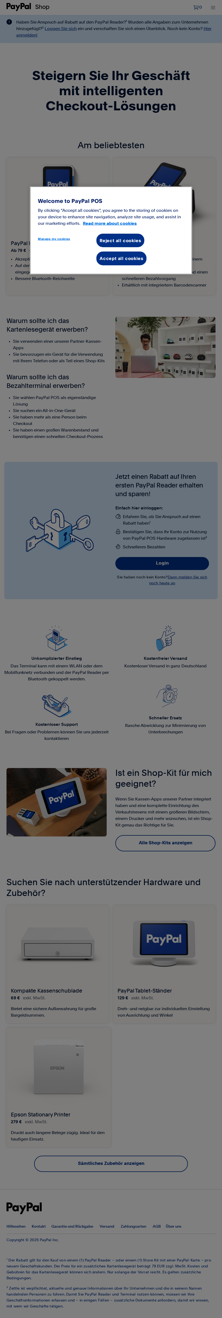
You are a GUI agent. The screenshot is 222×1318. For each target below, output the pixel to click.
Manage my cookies (54, 238)
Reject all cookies (120, 240)
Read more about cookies (110, 223)
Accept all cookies (121, 258)
